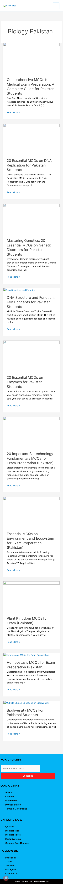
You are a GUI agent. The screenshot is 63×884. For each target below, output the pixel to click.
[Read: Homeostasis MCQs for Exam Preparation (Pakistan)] (26, 655)
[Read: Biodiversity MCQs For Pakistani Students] (26, 702)
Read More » (13, 112)
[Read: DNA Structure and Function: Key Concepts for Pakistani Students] (19, 290)
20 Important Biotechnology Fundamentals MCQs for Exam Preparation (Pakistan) (30, 458)
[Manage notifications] (5, 878)
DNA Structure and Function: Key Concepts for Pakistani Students (31, 302)
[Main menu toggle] (56, 5)
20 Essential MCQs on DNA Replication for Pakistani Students (29, 165)
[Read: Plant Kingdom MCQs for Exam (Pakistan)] (31, 597)
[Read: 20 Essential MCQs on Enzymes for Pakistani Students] (31, 356)
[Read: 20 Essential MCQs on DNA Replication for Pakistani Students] (31, 139)
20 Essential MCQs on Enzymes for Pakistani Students (25, 382)
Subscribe (28, 776)
